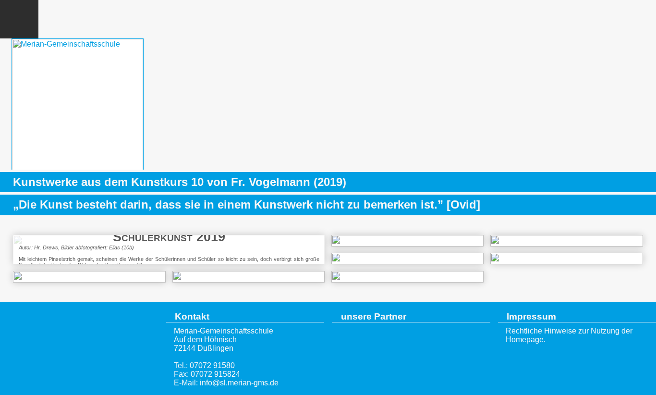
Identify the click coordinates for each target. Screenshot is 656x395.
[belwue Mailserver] (598, 19)
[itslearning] (637, 19)
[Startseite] (79, 349)
